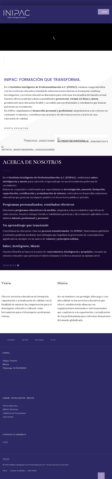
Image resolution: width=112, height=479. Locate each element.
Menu (104, 12)
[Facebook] (91, 2)
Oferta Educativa (10, 406)
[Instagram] (99, 2)
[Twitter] (95, 2)
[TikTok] (103, 2)
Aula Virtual (8, 417)
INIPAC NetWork (10, 409)
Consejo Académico (18, 471)
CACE (5, 442)
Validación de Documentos (14, 413)
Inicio (5, 471)
